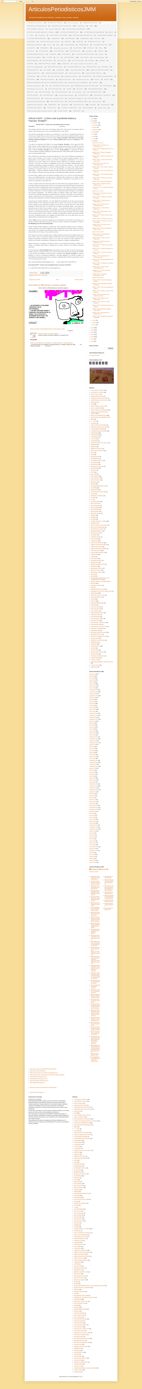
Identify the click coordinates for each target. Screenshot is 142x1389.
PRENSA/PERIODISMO (95, 89)
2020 (92, 336)
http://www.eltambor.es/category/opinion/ (95, 1024)
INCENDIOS (65, 63)
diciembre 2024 (93, 713)
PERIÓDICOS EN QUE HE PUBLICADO (86, 86)
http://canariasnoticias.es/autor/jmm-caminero (95, 1033)
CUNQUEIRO (31, 41)
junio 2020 (92, 815)
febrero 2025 (92, 709)
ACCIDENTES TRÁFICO (55, 22)
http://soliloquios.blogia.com (108, 909)
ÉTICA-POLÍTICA (59, 51)
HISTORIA (30, 63)
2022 (92, 332)
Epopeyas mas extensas (61, 48)
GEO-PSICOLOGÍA (78, 60)
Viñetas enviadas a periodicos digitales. (48, 333)
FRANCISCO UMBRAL (34, 57)
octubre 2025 (92, 693)
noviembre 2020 (93, 807)
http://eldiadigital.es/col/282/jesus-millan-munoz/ (95, 909)
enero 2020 (92, 823)
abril (93, 141)
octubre (94, 127)
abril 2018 (92, 858)
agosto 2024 (92, 721)
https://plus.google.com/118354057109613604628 (108, 897)
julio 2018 (92, 852)
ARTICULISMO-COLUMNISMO (75, 29)
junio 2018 (92, 854)
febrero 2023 (92, 756)
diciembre (95, 123)
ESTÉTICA (90, 48)
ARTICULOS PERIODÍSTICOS (69, 32)
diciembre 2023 (93, 737)
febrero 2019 (92, 842)
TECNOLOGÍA (105, 104)
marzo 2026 (92, 684)
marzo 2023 (92, 754)
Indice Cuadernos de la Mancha (84, 63)
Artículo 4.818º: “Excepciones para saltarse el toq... (101, 184)
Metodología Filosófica (47, 79)
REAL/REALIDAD (93, 98)
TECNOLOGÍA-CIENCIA (34, 108)
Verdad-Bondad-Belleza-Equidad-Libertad (40, 111)
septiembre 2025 (93, 695)
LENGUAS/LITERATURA (77, 70)
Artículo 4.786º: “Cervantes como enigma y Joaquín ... (100, 295)
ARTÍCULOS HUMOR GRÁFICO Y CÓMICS (40, 32)
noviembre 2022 (93, 762)
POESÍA (68, 89)
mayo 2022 (92, 774)
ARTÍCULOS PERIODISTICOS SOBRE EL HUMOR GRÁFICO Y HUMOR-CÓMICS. (51, 343)
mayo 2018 (92, 856)
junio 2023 (92, 748)
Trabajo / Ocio (102, 108)
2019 (92, 339)
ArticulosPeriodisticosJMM (62, 9)
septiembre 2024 (93, 719)
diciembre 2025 (93, 690)
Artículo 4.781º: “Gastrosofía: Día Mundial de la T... (100, 313)
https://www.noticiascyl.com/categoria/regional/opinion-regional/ (95, 943)
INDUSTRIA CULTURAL (55, 67)
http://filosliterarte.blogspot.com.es (108, 900)
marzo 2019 (92, 841)
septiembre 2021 (93, 790)
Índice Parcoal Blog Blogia (35, 67)
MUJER (106, 79)
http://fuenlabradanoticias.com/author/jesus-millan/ (95, 883)
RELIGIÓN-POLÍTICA (56, 101)
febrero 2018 (92, 862)
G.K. (58, 57)
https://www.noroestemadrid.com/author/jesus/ (95, 887)
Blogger (80, 1376)
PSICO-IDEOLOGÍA (61, 92)
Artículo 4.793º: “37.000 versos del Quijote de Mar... (101, 271)
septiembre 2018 (93, 850)
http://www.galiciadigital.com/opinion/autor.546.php (95, 996)
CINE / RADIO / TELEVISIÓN (58, 35)
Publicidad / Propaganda (75, 98)
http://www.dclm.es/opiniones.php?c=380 (95, 904)
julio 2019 (92, 833)
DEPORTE (68, 41)
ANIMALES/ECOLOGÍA (90, 22)
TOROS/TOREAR (87, 108)
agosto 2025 (92, 697)
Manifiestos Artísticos (71, 76)
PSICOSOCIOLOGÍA (33, 98)
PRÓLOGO (30, 92)
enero (94, 325)
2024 (92, 327)
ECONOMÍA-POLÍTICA (100, 45)
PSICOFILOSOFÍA (32, 95)
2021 (92, 334)
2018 (92, 341)
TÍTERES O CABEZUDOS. (69, 108)
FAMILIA (100, 51)
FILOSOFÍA (52, 54)
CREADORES (55, 38)
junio (93, 136)
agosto (94, 132)
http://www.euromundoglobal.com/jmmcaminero (95, 878)
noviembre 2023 (93, 739)
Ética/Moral (89, 51)
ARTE (91, 26)
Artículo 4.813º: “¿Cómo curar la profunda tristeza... (100, 204)
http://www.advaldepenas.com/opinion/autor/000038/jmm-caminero (95, 919)
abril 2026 (92, 682)
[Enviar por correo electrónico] (41, 273)
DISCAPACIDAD (69, 45)
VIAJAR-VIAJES (63, 111)
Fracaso (100, 54)
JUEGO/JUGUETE (32, 70)
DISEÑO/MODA (84, 45)
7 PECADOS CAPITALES (34, 22)
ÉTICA (100, 48)
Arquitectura (81, 26)
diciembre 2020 (93, 805)
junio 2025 (92, 701)
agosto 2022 (92, 768)
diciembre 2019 (93, 825)
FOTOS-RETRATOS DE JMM (85, 54)
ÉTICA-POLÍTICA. (74, 51)
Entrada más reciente (34, 279)
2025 (92, 121)
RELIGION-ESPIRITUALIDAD (36, 101)
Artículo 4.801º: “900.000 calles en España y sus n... (101, 242)
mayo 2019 (92, 837)
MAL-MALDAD (55, 76)
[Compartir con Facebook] (47, 273)
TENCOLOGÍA (51, 108)
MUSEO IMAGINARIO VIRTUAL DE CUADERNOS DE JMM (45, 82)
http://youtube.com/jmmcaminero (108, 892)
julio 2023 (92, 746)
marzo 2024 (92, 731)
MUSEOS (95, 82)
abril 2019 (92, 839)
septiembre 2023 (93, 742)
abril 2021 (92, 797)
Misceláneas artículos (82, 79)
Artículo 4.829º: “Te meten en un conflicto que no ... (100, 145)
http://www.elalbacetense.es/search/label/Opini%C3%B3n (95, 925)
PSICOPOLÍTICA (83, 95)
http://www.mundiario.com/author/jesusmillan (95, 982)
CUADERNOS (84, 38)
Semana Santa (96, 101)
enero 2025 (92, 711)
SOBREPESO (52, 104)
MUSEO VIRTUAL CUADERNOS (78, 82)
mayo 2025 (92, 703)
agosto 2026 (92, 674)
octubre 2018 (92, 848)
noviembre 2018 (93, 846)
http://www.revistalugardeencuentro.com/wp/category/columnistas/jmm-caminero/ (95, 975)
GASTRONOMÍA (69, 57)
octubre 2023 (92, 741)
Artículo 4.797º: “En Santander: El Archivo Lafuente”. (101, 256)
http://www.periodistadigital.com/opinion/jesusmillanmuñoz (95, 893)
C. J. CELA (30, 35)
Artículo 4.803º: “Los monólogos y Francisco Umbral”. (101, 234)
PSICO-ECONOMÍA (45, 92)
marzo (94, 320)
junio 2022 (92, 772)
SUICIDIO (93, 104)
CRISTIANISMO (70, 38)
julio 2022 (92, 770)
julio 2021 (92, 793)
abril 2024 (92, 729)
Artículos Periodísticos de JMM (99, 869)
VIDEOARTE (77, 111)
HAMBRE (102, 60)
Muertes (96, 79)
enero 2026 (92, 688)
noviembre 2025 (93, 692)
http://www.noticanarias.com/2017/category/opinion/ (95, 1028)
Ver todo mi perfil (93, 871)
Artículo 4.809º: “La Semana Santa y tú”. (102, 218)
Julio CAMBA (47, 70)
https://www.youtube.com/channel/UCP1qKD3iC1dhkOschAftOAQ (109, 888)
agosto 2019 (92, 831)
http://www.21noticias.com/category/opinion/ (95, 991)
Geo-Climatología (98, 57)
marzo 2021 (92, 799)
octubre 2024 (92, 717)
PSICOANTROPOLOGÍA (94, 92)
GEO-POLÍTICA (62, 60)
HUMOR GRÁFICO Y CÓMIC (47, 63)
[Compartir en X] (45, 273)
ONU (46, 86)
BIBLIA (111, 32)
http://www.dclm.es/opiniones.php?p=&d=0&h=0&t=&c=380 (95, 899)
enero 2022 (92, 782)
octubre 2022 (92, 764)
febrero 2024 (92, 733)
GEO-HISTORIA (47, 60)
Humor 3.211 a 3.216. (98, 143)
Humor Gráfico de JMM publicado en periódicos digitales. (47, 285)
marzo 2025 (92, 707)
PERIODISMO (107, 86)
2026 (92, 118)
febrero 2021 (92, 801)
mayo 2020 (92, 817)
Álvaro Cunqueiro (73, 22)
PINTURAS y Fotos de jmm (35, 89)
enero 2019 (92, 844)
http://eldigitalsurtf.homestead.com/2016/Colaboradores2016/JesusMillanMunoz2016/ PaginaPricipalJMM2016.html (95, 1050)
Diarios (49, 45)
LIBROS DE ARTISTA (33, 73)
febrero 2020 (92, 821)
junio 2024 (92, 725)
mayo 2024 (92, 727)
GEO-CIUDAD (84, 57)
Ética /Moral (30, 51)
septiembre (95, 129)
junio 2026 (92, 678)
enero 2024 (92, 735)
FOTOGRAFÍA (66, 54)
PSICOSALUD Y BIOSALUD (102, 95)
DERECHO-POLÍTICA (94, 41)
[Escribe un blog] (43, 273)
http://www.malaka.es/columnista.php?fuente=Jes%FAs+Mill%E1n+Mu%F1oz (95, 951)
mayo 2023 (92, 750)
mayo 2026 (92, 680)
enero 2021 (92, 803)
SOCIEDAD (64, 104)
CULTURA (97, 38)
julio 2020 (92, 813)
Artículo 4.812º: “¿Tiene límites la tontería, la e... (100, 208)
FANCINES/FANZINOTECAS (35, 54)
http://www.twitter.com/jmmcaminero (108, 905)
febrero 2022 (92, 780)
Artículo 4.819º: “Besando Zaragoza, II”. (102, 181)
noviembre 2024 (93, 715)
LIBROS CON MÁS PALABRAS (99, 70)
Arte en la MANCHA (55, 29)
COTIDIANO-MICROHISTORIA (36, 38)
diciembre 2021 (93, 784)
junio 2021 (92, 795)
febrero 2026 (92, 686)
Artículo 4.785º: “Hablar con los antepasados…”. (100, 298)
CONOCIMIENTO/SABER (105, 35)
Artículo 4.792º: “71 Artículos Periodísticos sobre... (99, 274)
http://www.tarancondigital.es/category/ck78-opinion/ (95, 931)
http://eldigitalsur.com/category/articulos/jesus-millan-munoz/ (95, 1059)
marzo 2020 (92, 819)
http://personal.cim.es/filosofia (108, 877)
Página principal (95, 355)
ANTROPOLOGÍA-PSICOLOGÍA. (61, 26)
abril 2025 (92, 705)
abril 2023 (92, 752)
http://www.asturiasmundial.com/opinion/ (95, 1001)
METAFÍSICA (31, 79)
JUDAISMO (104, 67)
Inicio (57, 279)
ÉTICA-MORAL (43, 51)
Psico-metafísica (77, 92)
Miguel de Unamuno (65, 79)
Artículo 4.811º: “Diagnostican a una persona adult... (101, 212)
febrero (94, 322)
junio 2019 (92, 835)
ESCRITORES (77, 48)
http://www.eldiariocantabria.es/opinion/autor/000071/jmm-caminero (95, 1006)
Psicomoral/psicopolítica (66, 95)
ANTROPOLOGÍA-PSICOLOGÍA (37, 26)
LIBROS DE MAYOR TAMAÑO (54, 73)
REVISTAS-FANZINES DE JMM (77, 101)
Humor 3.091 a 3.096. (98, 277)
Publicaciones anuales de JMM (53, 98)
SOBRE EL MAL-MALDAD (35, 104)
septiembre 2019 (93, 829)
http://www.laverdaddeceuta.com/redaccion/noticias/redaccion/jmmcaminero (95, 1012)
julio (93, 134)
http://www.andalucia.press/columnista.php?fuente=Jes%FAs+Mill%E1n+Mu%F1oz (95, 960)
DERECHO (79, 41)
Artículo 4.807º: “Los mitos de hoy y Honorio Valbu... (101, 225)
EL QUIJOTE (31, 48)
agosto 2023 (92, 744)
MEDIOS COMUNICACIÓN (104, 76)
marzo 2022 (92, 778)
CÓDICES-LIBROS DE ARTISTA (82, 35)
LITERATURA (31, 76)
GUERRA (91, 60)
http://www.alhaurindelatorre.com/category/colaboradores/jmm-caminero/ (95, 968)
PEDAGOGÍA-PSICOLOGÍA (61, 86)
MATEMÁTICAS (87, 76)
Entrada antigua (79, 279)
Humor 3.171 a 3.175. (98, 191)
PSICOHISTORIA (48, 95)
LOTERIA (43, 76)
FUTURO (49, 57)
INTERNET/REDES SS (74, 67)
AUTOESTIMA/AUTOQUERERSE (94, 32)
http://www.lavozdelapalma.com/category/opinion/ (95, 1019)
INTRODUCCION (91, 67)
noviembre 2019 (93, 827)
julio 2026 (92, 676)
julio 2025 (92, 699)
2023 (92, 330)
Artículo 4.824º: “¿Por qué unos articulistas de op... (100, 164)
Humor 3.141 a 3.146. (98, 232)
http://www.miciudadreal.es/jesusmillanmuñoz (95, 914)
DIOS (57, 45)
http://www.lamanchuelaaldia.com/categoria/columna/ (95, 937)
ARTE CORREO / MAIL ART (35, 29)
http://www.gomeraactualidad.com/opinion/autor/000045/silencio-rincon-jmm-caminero (95, 1040)
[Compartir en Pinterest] (49, 273)
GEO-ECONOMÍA (32, 60)
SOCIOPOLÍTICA (78, 104)
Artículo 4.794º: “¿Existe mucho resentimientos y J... (100, 267)
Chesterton (41, 35)
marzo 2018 (92, 860)
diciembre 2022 (93, 760)
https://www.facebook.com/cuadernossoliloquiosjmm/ (109, 882)
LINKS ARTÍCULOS (74, 73)
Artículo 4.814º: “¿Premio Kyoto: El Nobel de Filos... (101, 201)
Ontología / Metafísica (33, 86)
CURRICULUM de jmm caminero (50, 41)
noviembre (95, 125)
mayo (94, 138)
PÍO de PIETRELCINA (55, 89)
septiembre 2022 (93, 766)
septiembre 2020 (93, 809)
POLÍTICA (80, 89)
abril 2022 (92, 776)
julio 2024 (92, 723)
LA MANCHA (60, 70)
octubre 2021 (92, 788)
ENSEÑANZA (44, 48)
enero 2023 (92, 758)
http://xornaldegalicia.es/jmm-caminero (95, 986)
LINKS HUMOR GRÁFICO (94, 73)
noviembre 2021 (93, 786)
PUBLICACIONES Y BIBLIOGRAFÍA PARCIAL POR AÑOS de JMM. (47, 329)
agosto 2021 (92, 792)
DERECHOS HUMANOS (34, 45)
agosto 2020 (92, 811)
